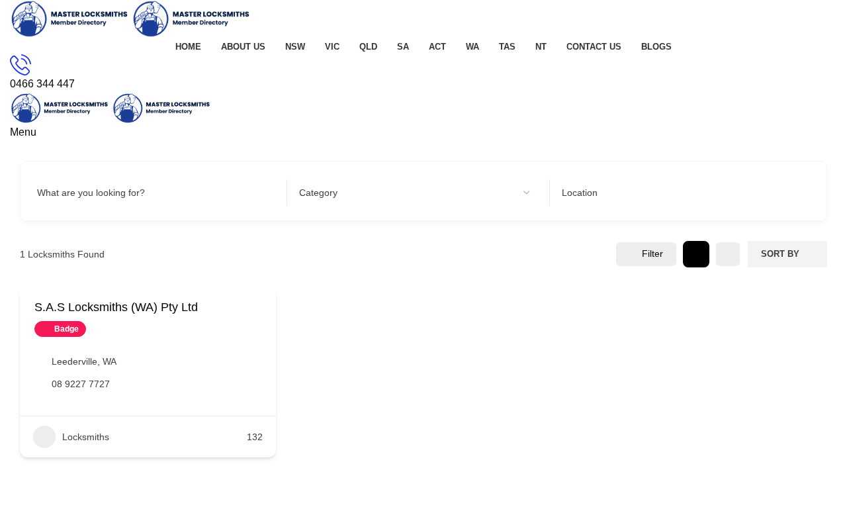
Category (318, 192)
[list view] (728, 254)
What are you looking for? (91, 192)
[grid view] (696, 254)
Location (580, 192)
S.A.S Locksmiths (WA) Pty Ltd (116, 307)
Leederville (74, 361)
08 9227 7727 (81, 384)
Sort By (780, 254)
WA (109, 361)
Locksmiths (85, 437)
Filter (652, 253)
